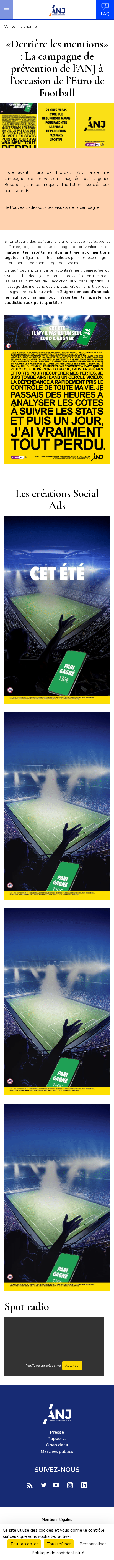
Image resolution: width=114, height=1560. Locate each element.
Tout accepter (24, 1544)
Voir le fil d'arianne (20, 26)
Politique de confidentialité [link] (58, 1553)
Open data (57, 1445)
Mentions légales (57, 1519)
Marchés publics (57, 1451)
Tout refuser (58, 1544)
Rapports (57, 1439)
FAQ (105, 14)
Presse (57, 1432)
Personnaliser (92, 1544)
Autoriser (72, 1365)
